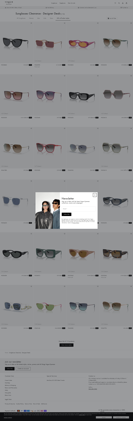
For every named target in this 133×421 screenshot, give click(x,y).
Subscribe (66, 214)
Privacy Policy (75, 222)
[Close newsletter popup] (94, 195)
